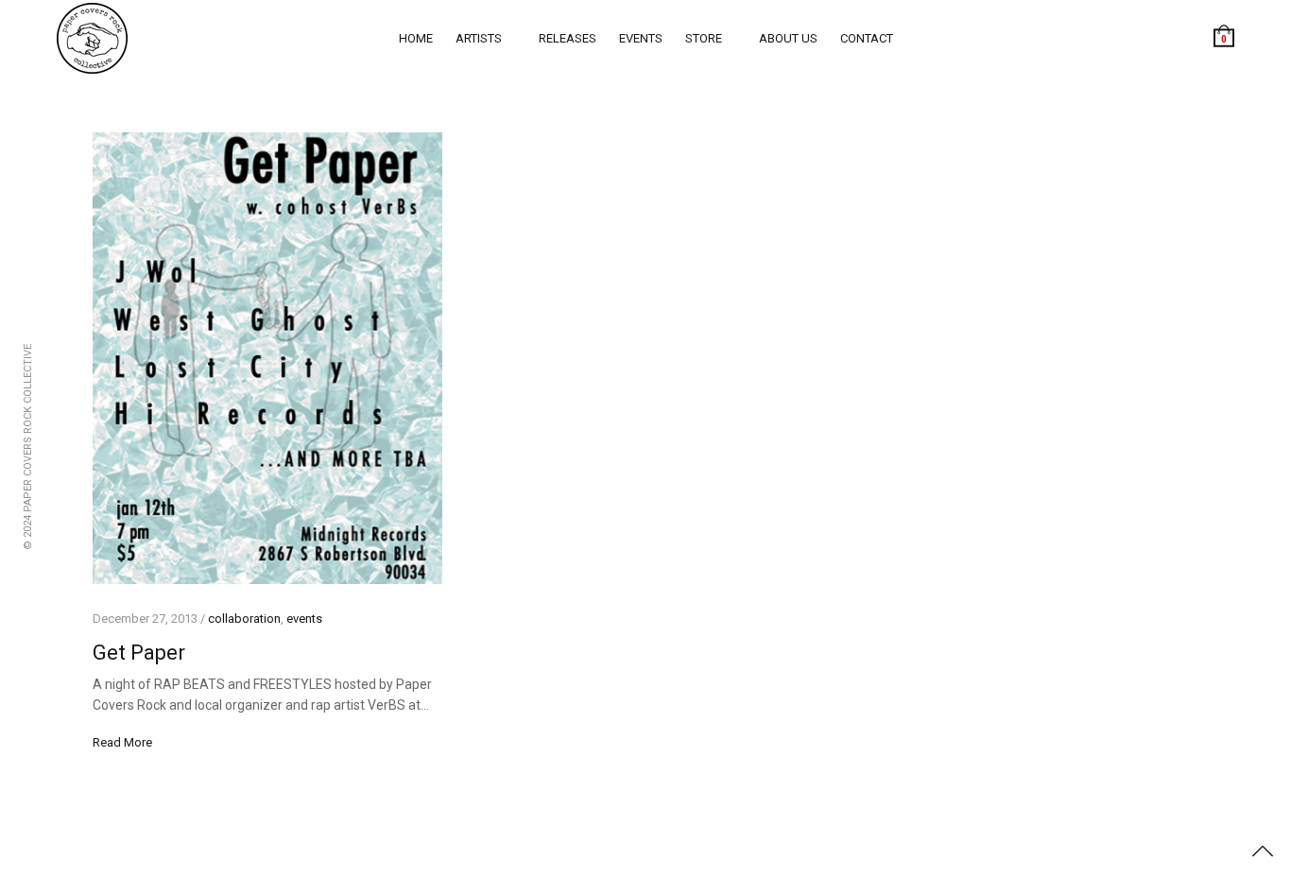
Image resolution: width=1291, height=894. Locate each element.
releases (567, 38)
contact (866, 38)
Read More (122, 742)
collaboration (244, 618)
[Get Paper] (267, 358)
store (703, 38)
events (641, 38)
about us (788, 38)
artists (479, 38)
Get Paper (139, 652)
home (416, 38)
